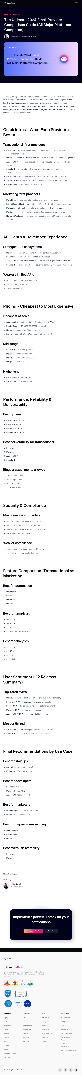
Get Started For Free (33, 931)
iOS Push (25, 1033)
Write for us (64, 1029)
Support (6, 1049)
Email (24, 1018)
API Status (7, 1057)
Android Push (27, 1029)
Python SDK (45, 1018)
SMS (24, 1022)
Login (5, 1022)
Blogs (62, 1025)
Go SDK (44, 1041)
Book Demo (52, 931)
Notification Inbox (28, 1025)
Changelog (64, 1022)
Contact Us (7, 1045)
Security (6, 1033)
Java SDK (45, 1025)
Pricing (6, 1029)
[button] (76, 3)
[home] (10, 3)
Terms (6, 1041)
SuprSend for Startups (11, 1053)
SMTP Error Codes (66, 1033)
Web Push (26, 1037)
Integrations (7, 1025)
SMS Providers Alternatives (69, 1050)
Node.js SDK (45, 1022)
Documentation (65, 1018)
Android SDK (46, 1029)
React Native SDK (47, 1033)
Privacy (6, 1037)
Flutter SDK (45, 1037)
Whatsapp (26, 1041)
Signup (6, 1018)
